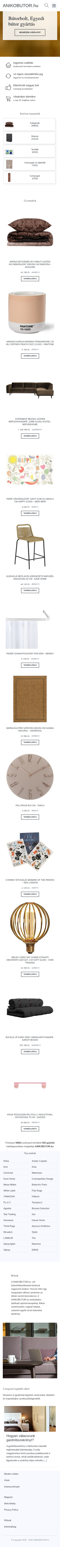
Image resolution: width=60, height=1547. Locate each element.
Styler (35, 1232)
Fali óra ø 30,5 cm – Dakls (30, 805)
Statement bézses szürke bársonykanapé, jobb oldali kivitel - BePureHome (30, 422)
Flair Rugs (37, 1190)
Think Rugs (9, 1226)
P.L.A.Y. (7, 1202)
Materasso (37, 1173)
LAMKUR (8, 1238)
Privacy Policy (11, 1510)
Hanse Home (38, 1220)
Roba (6, 1161)
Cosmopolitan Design (42, 1179)
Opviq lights (9, 1244)
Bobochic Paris (39, 1184)
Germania (8, 1220)
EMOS (35, 1250)
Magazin (8, 1497)
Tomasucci (37, 1202)
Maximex (36, 1244)
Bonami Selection (40, 1208)
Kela (34, 1167)
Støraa (6, 1250)
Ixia (33, 1214)
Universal (8, 1173)
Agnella (7, 1208)
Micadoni (8, 1232)
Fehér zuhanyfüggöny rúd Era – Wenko (30, 653)
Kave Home (9, 1179)
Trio (34, 1238)
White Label (9, 1190)
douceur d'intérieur (41, 1226)
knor (5, 1167)
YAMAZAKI (9, 1196)
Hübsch (35, 1196)
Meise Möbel (9, 1184)
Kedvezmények (12, 1487)
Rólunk (7, 1520)
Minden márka (11, 1474)
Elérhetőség (10, 1527)
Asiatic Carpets (39, 1161)
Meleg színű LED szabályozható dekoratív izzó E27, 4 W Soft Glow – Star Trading (30, 960)
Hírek (6, 1480)
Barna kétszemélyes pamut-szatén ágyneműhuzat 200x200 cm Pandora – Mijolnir (30, 264)
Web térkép (9, 1503)
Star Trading (9, 1214)
